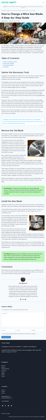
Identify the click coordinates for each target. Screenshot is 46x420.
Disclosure (22, 416)
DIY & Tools (3, 370)
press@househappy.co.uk (6, 398)
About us (3, 390)
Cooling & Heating (5, 368)
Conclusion (6, 67)
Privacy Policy (16, 416)
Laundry (3, 376)
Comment (5, 313)
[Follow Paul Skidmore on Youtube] (25, 299)
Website (34, 330)
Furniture (3, 371)
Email (18, 330)
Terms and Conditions (34, 416)
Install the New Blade (8, 65)
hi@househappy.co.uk (5, 396)
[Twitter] (5, 406)
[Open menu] (43, 2)
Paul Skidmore (5, 21)
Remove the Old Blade (8, 63)
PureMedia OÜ (18, 346)
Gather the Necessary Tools (10, 61)
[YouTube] (8, 406)
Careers (3, 393)
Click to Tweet (41, 125)
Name (4, 330)
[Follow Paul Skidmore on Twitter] (23, 299)
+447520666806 (5, 401)
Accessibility (42, 416)
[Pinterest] (11, 406)
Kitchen (3, 374)
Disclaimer (11, 416)
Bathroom (3, 365)
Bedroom (3, 367)
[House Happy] (8, 2)
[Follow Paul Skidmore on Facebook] (21, 299)
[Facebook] (2, 406)
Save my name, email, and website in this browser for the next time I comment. (19, 333)
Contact (3, 391)
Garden (2, 373)
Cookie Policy (27, 416)
